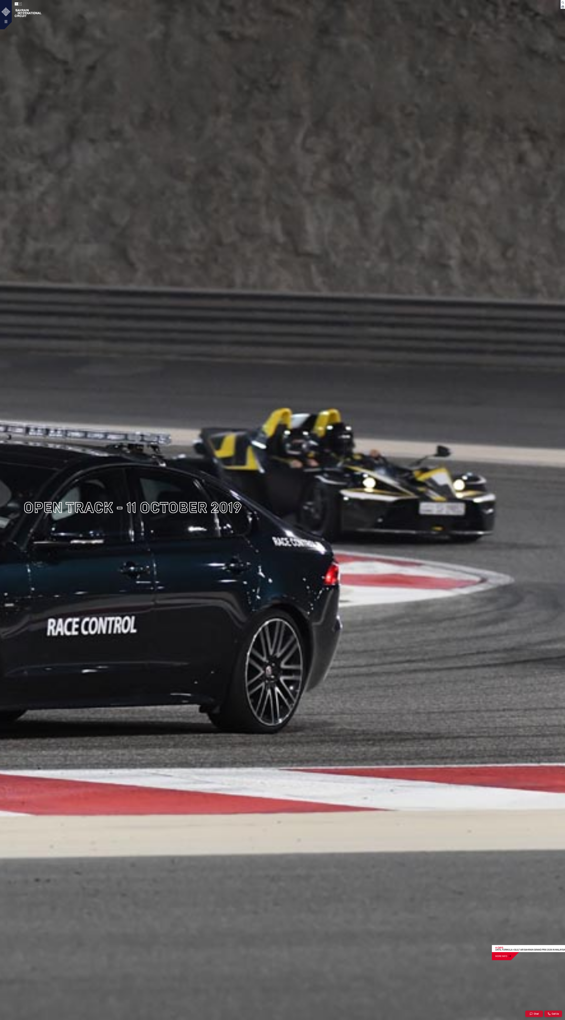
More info (501, 956)
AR (20, 4)
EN (17, 4)
